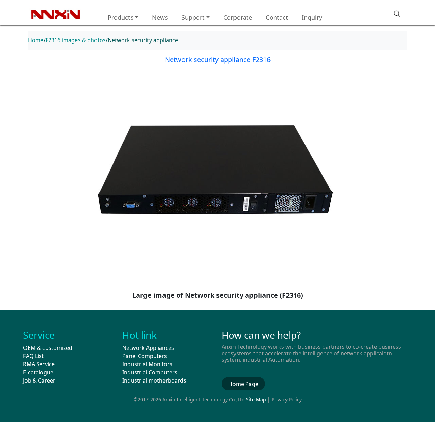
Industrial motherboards (154, 380)
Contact (277, 17)
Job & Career (39, 380)
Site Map (256, 399)
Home (36, 40)
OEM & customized (47, 348)
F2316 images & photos (76, 40)
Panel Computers (144, 356)
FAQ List (33, 356)
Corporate (237, 17)
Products (121, 17)
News (160, 17)
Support (193, 17)
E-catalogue (38, 372)
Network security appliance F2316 (218, 59)
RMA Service (39, 364)
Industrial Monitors (147, 364)
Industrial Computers (149, 372)
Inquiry (312, 17)
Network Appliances (148, 348)
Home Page (243, 384)
